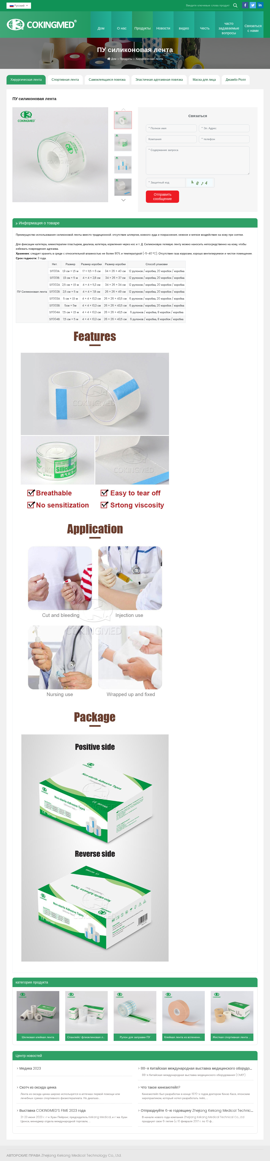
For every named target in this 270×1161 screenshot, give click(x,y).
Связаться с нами (253, 28)
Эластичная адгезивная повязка (159, 79)
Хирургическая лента (26, 79)
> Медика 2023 (29, 1068)
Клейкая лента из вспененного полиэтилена (193, 1037)
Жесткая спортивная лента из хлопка (237, 1037)
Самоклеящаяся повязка (107, 79)
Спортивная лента (65, 79)
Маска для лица (204, 79)
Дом (101, 28)
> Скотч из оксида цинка (36, 1087)
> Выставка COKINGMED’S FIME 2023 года (51, 1110)
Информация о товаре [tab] (39, 223)
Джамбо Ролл (236, 79)
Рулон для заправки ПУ (135, 1037)
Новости (163, 28)
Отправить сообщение (162, 196)
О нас (122, 28)
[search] (235, 5)
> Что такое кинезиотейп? (159, 1087)
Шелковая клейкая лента (38, 1037)
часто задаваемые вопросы (229, 28)
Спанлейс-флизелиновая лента (88, 1037)
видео (184, 28)
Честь (205, 28)
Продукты (142, 28)
